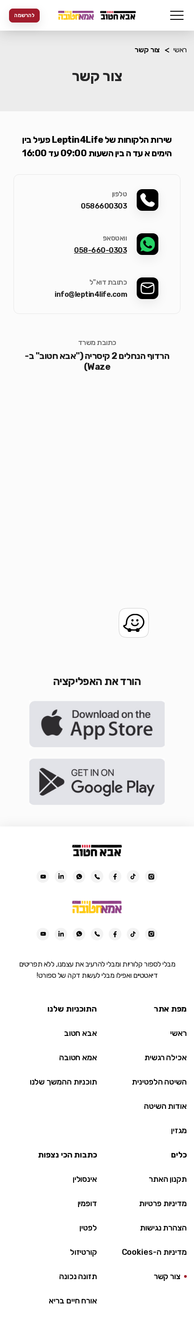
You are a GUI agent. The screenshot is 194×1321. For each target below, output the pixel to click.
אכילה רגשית (165, 1057)
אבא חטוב (80, 1033)
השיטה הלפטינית (159, 1082)
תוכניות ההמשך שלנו (63, 1082)
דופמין (87, 1203)
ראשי (180, 49)
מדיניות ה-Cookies (154, 1252)
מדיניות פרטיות (163, 1203)
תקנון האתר (168, 1179)
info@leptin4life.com (91, 294)
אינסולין (85, 1179)
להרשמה (24, 15)
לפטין (88, 1228)
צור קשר (167, 1276)
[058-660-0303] (97, 876)
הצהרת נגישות (163, 1228)
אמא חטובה (78, 1057)
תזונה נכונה (78, 1276)
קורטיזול (83, 1252)
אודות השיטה (165, 1106)
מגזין (179, 1130)
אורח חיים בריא (73, 1301)
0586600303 (104, 206)
